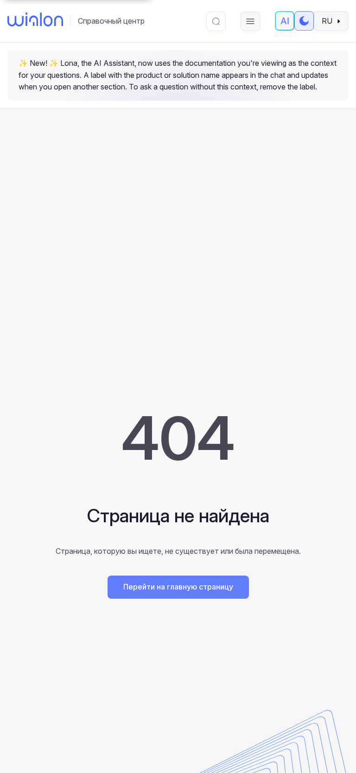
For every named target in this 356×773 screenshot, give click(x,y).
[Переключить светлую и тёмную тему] (304, 21)
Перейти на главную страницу (178, 586)
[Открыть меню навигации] (250, 21)
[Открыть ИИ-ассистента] (284, 21)
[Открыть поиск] (216, 21)
